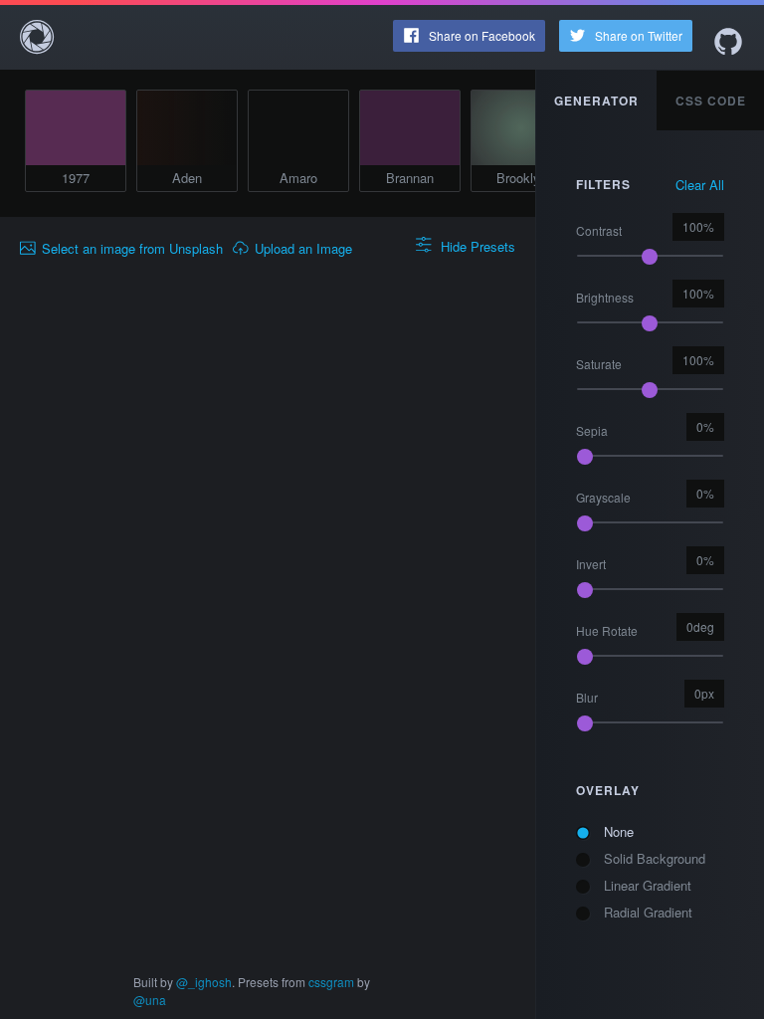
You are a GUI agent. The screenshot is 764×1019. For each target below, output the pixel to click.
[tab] (597, 100)
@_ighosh (204, 981)
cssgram (331, 981)
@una (149, 999)
